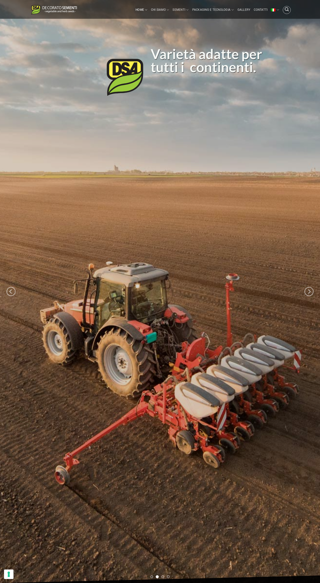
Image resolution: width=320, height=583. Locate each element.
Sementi (178, 10)
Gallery (244, 10)
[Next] (309, 291)
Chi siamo (158, 10)
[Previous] (11, 291)
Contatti (261, 10)
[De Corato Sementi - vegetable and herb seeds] (54, 9)
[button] (287, 10)
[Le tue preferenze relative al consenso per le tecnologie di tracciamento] (9, 574)
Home (140, 10)
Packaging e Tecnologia (211, 10)
